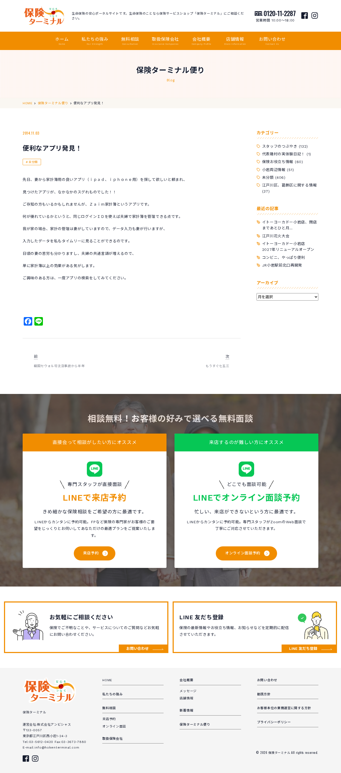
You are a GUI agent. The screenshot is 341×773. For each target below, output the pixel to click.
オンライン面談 (114, 726)
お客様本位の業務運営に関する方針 (284, 708)
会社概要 (201, 41)
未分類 (33, 162)
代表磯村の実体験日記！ (283, 154)
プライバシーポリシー (274, 722)
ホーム (61, 41)
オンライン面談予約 (242, 553)
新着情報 (186, 710)
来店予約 (91, 553)
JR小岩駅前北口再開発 (282, 265)
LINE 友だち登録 (303, 648)
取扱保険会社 (165, 41)
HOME (107, 680)
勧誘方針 (264, 694)
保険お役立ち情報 (278, 162)
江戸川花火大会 (276, 236)
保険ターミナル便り (195, 724)
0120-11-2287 (280, 13)
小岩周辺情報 (274, 170)
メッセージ (188, 691)
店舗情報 (235, 41)
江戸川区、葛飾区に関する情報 (289, 185)
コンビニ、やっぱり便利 (283, 257)
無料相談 (130, 41)
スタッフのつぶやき (279, 146)
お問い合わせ (272, 41)
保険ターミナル (279, 752)
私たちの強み (95, 41)
